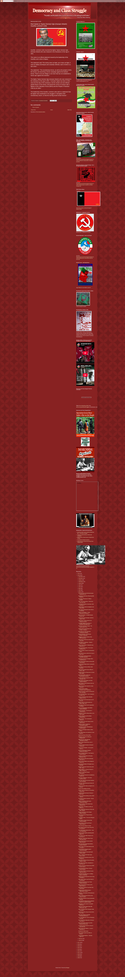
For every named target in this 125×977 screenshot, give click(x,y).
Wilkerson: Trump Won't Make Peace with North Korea (85, 839)
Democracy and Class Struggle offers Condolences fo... (85, 659)
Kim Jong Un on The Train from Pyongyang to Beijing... (84, 632)
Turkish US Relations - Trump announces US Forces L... (84, 613)
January (80, 940)
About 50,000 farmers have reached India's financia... (85, 842)
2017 (79, 942)
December (81, 576)
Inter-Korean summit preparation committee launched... (84, 657)
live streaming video (83, 405)
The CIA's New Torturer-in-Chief (84, 825)
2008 (79, 957)
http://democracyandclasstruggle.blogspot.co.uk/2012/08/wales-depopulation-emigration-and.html (85, 160)
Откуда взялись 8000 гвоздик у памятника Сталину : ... (84, 891)
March (80, 591)
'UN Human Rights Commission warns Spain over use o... (85, 872)
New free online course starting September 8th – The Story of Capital (85, 533)
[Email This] (50, 100)
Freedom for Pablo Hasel (83, 931)
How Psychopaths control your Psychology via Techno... (84, 676)
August (80, 583)
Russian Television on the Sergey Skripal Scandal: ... (85, 813)
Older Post (69, 109)
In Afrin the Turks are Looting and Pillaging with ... (84, 737)
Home (51, 109)
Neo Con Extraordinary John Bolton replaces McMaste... (85, 708)
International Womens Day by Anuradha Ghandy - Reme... (86, 861)
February (80, 938)
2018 (79, 575)
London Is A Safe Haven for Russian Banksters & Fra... (85, 756)
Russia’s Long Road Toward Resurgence (84, 773)
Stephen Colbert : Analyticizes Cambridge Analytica (84, 725)
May (79, 588)
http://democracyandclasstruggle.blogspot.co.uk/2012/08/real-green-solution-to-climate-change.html (85, 185)
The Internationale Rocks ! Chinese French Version (85, 869)
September (81, 581)
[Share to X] (53, 100)
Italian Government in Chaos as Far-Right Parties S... (85, 885)
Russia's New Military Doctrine (84, 788)
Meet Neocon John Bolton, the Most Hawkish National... (85, 681)
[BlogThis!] (52, 100)
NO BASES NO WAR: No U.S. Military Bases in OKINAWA (85, 874)
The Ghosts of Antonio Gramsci (83, 539)
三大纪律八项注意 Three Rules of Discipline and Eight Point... (84, 624)
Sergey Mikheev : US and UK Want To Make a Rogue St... (85, 770)
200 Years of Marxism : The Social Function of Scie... (85, 778)
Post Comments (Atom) (40, 111)
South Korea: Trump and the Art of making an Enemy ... (85, 621)
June (80, 586)
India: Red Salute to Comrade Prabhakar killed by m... (84, 915)
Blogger (67, 967)
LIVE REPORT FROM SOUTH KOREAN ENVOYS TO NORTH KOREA (86, 902)
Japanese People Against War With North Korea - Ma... (85, 907)
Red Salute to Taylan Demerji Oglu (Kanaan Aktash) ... (85, 821)
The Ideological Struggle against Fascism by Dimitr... (84, 850)
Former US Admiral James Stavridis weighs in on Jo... (85, 697)
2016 (79, 944)
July (79, 585)
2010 (79, 954)
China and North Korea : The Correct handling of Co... (85, 648)
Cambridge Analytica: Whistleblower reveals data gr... (85, 727)
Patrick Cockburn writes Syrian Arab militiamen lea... (85, 804)
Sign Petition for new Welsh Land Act (83, 287)
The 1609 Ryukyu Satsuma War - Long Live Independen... (86, 831)
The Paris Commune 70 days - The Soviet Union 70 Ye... (85, 626)
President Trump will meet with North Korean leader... (85, 853)
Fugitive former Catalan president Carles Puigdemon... (84, 689)
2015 (79, 945)
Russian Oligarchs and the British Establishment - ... (85, 717)
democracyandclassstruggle (82, 407)
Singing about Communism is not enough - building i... (84, 629)
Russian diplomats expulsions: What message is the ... (85, 678)
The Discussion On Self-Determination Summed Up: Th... (85, 594)
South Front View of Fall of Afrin (84, 735)
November (81, 578)
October (80, 580)
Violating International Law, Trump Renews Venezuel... (85, 882)
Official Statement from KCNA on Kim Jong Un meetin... (85, 896)
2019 (79, 573)
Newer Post (33, 109)
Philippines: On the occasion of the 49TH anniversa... (85, 637)
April (80, 590)
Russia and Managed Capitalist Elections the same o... (84, 751)
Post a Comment (35, 107)
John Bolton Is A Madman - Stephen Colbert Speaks (85, 643)
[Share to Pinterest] (56, 100)
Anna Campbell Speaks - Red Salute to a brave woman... (86, 754)
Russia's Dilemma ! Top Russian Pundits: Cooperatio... (84, 635)
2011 (79, 952)
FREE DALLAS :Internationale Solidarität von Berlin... (84, 740)
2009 (79, 955)
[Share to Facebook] (54, 100)
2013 (79, 949)
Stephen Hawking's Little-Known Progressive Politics (84, 802)
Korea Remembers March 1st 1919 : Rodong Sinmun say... (85, 923)
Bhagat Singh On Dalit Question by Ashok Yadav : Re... (85, 703)
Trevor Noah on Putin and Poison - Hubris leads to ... (85, 824)
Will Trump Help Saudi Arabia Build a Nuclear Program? (85, 844)
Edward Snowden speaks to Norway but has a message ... (86, 692)
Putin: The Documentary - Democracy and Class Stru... (85, 602)
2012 (79, 950)
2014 (79, 947)
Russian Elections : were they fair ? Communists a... (85, 711)
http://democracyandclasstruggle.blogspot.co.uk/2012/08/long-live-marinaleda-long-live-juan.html (85, 258)
